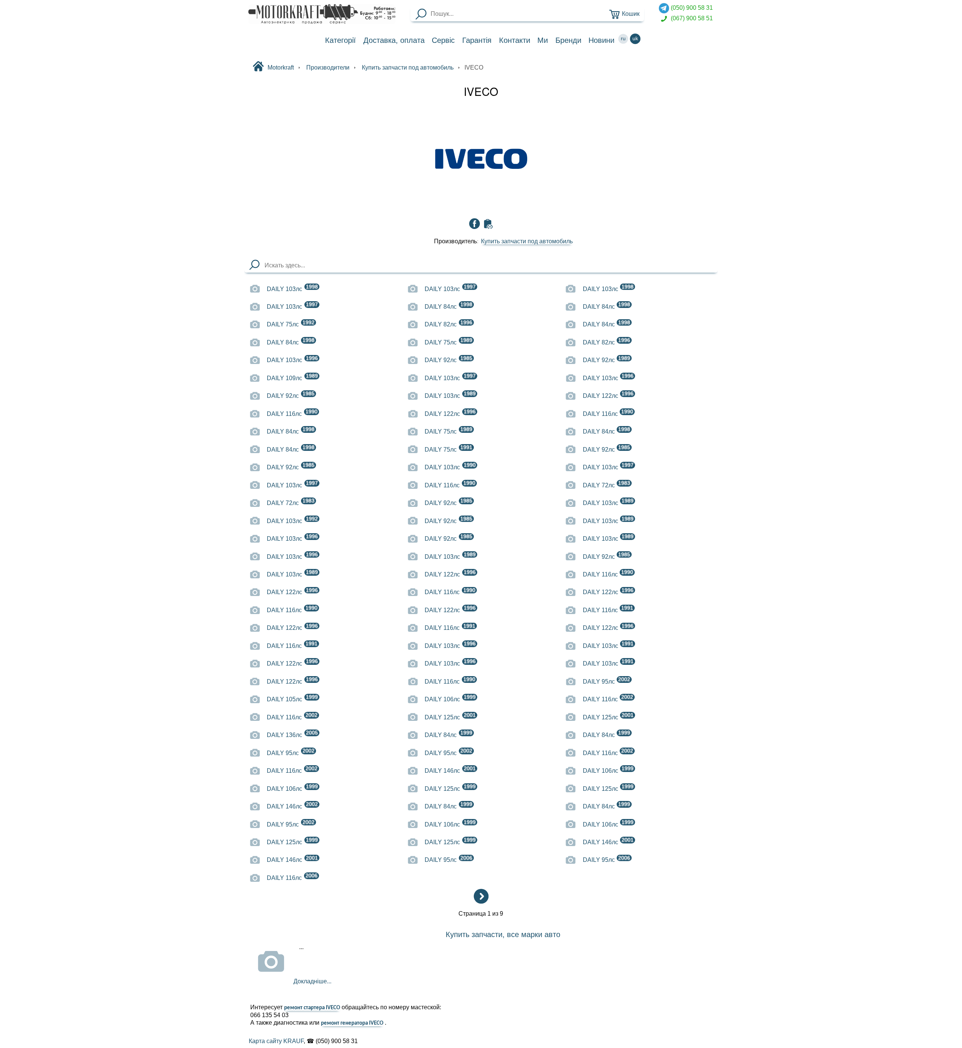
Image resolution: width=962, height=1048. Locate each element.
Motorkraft (281, 67)
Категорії (340, 40)
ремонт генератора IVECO (352, 1023)
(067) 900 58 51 (691, 18)
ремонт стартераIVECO (312, 1008)
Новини (601, 40)
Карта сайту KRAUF (276, 1041)
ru (623, 38)
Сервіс (443, 40)
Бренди (568, 40)
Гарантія (477, 40)
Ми (542, 40)
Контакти (514, 40)
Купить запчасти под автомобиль (527, 241)
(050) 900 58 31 (691, 7)
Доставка (394, 40)
